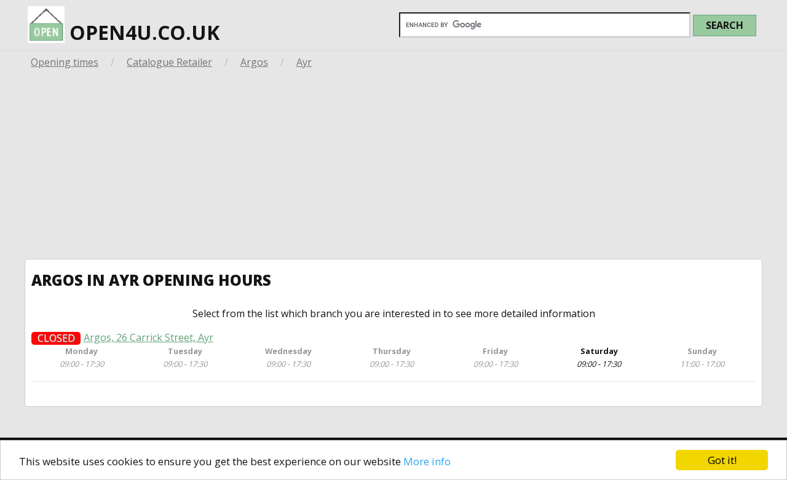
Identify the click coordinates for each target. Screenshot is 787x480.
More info (427, 461)
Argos (254, 62)
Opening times (64, 62)
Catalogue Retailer (169, 62)
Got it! (722, 460)
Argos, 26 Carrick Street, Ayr (148, 338)
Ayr (304, 62)
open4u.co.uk (142, 32)
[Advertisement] (393, 167)
